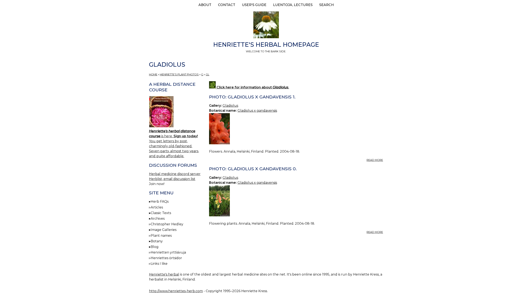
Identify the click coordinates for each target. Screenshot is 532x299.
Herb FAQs (160, 201)
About (204, 5)
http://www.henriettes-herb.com (176, 291)
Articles (157, 207)
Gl (207, 74)
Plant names (161, 236)
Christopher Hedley (167, 224)
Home (153, 74)
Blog (155, 247)
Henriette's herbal (164, 274)
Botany (157, 241)
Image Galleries (163, 230)
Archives (158, 219)
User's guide (254, 5)
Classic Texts (161, 213)
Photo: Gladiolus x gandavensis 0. (253, 168)
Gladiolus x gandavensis (257, 111)
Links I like (159, 264)
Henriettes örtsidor (166, 258)
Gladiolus (230, 106)
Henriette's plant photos (179, 74)
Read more (375, 160)
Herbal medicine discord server (175, 174)
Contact (226, 5)
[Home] (266, 25)
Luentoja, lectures (293, 5)
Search (326, 5)
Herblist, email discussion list (172, 179)
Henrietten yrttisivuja (168, 252)
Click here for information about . (252, 87)
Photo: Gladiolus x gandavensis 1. (252, 96)
